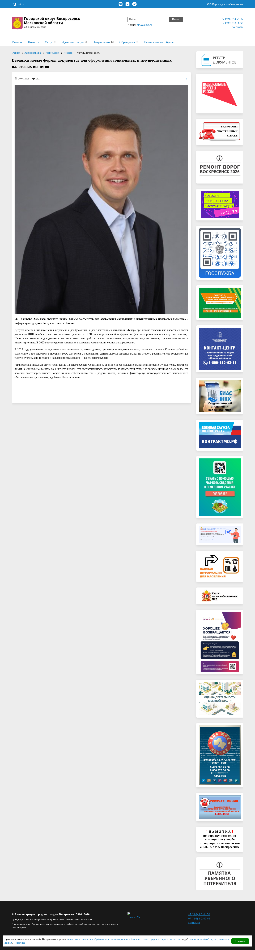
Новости (33, 42)
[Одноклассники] (127, 4)
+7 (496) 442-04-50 (232, 18)
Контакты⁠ (237, 26)
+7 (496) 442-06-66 (232, 22)
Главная (17, 42)
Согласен (240, 941)
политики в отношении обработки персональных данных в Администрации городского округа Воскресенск (125, 939)
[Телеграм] (134, 4)
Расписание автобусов (159, 42)
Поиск (176, 19)
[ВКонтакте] (120, 4)
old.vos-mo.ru (144, 24)
